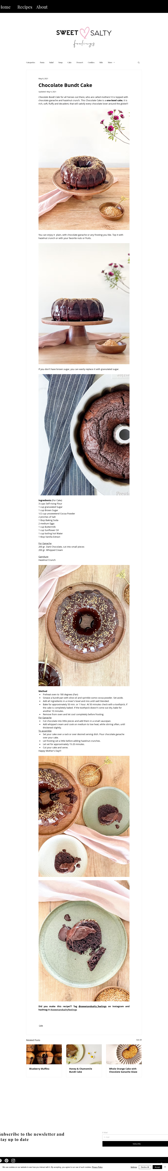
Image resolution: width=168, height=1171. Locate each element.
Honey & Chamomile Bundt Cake (80, 1070)
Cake (70, 62)
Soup (60, 62)
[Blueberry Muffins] (44, 1054)
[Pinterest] (6, 1160)
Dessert (79, 62)
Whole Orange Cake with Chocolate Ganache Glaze (123, 1070)
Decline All (145, 1167)
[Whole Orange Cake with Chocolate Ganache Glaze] (124, 1054)
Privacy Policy (97, 1167)
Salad (51, 62)
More (110, 62)
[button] (138, 62)
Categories (30, 62)
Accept (157, 1167)
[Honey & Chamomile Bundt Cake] (84, 1054)
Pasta (42, 62)
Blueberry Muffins (39, 1068)
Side (101, 62)
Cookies (91, 62)
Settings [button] (134, 1167)
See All (139, 1040)
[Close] (165, 1167)
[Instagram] (13, 1160)
